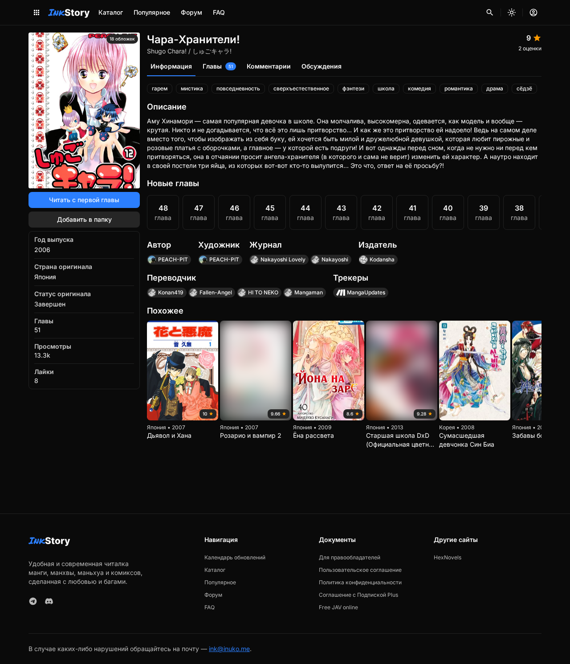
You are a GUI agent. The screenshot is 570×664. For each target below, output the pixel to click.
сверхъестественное (301, 88)
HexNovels (447, 557)
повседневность (238, 88)
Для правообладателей (349, 557)
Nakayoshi (335, 259)
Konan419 (170, 292)
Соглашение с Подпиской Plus (358, 594)
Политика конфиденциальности (360, 582)
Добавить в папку (84, 219)
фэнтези (353, 88)
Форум (191, 12)
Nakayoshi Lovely (283, 259)
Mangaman (308, 292)
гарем (159, 88)
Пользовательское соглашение (360, 569)
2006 (42, 249)
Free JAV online (338, 607)
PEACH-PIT (173, 259)
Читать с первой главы (84, 200)
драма (494, 88)
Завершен (49, 304)
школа (386, 88)
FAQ (219, 12)
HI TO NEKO (263, 292)
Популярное (152, 12)
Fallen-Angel (216, 292)
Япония (45, 277)
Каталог (110, 12)
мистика (192, 88)
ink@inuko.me (229, 648)
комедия (419, 88)
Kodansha (382, 259)
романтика (458, 88)
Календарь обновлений (234, 557)
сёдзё (524, 88)
